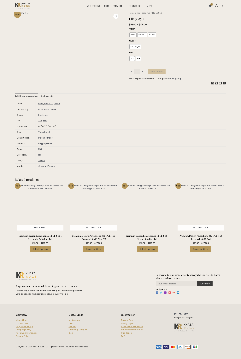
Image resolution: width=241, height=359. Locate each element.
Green (57, 103)
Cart (71, 323)
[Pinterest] (169, 292)
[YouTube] (174, 292)
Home (132, 13)
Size (131, 52)
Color (132, 28)
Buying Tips (127, 320)
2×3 (40, 120)
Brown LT (48, 103)
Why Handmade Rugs (132, 329)
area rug (146, 13)
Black (40, 103)
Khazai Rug (21, 320)
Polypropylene (45, 143)
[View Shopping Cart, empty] (209, 5)
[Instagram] (165, 292)
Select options (40, 249)
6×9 (45, 120)
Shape (132, 40)
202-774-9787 (181, 314)
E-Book (72, 326)
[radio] (133, 35)
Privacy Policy (23, 336)
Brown (47, 109)
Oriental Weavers (46, 166)
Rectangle (43, 115)
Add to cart (157, 71)
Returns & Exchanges (27, 332)
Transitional (44, 132)
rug (138, 13)
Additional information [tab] (26, 96)
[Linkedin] (178, 292)
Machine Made (45, 137)
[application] (123, 6)
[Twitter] (161, 292)
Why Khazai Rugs (24, 326)
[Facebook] (157, 292)
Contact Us (22, 323)
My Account (75, 320)
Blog (71, 332)
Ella (39, 154)
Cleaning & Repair (78, 329)
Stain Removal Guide (132, 326)
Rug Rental (126, 332)
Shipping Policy (23, 329)
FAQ (123, 336)
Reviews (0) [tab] (47, 96)
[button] (115, 16)
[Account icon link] (216, 5)
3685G (41, 160)
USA (40, 149)
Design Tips (127, 323)
